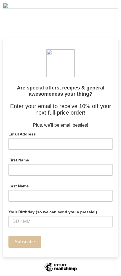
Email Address (23, 134)
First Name (18, 160)
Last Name (18, 186)
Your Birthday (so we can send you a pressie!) (52, 212)
